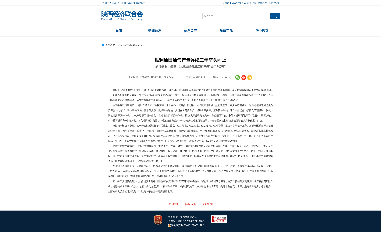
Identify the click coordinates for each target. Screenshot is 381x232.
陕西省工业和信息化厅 (133, 2)
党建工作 (226, 31)
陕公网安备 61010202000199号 (188, 225)
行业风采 (261, 31)
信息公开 (190, 31)
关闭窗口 (207, 204)
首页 (119, 31)
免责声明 (262, 2)
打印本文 (174, 204)
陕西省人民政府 (110, 2)
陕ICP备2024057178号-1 (191, 221)
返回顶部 (190, 204)
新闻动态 (154, 31)
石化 (140, 45)
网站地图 (274, 2)
